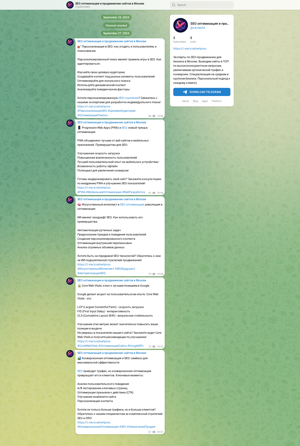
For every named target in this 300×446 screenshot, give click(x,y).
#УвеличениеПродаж (141, 426)
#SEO (122, 426)
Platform (217, 101)
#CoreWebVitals (87, 345)
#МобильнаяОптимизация (104, 192)
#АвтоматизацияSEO (91, 273)
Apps (205, 101)
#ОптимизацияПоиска (92, 115)
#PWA (81, 192)
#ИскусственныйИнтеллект (95, 268)
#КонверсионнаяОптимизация (98, 426)
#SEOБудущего (125, 268)
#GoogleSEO (135, 345)
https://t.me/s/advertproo (189, 48)
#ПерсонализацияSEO (92, 110)
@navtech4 (197, 27)
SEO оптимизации (132, 204)
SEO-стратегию (129, 97)
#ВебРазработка (133, 192)
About (185, 101)
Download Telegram (205, 92)
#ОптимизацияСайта (112, 345)
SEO (124, 127)
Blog (195, 101)
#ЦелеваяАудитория (122, 110)
